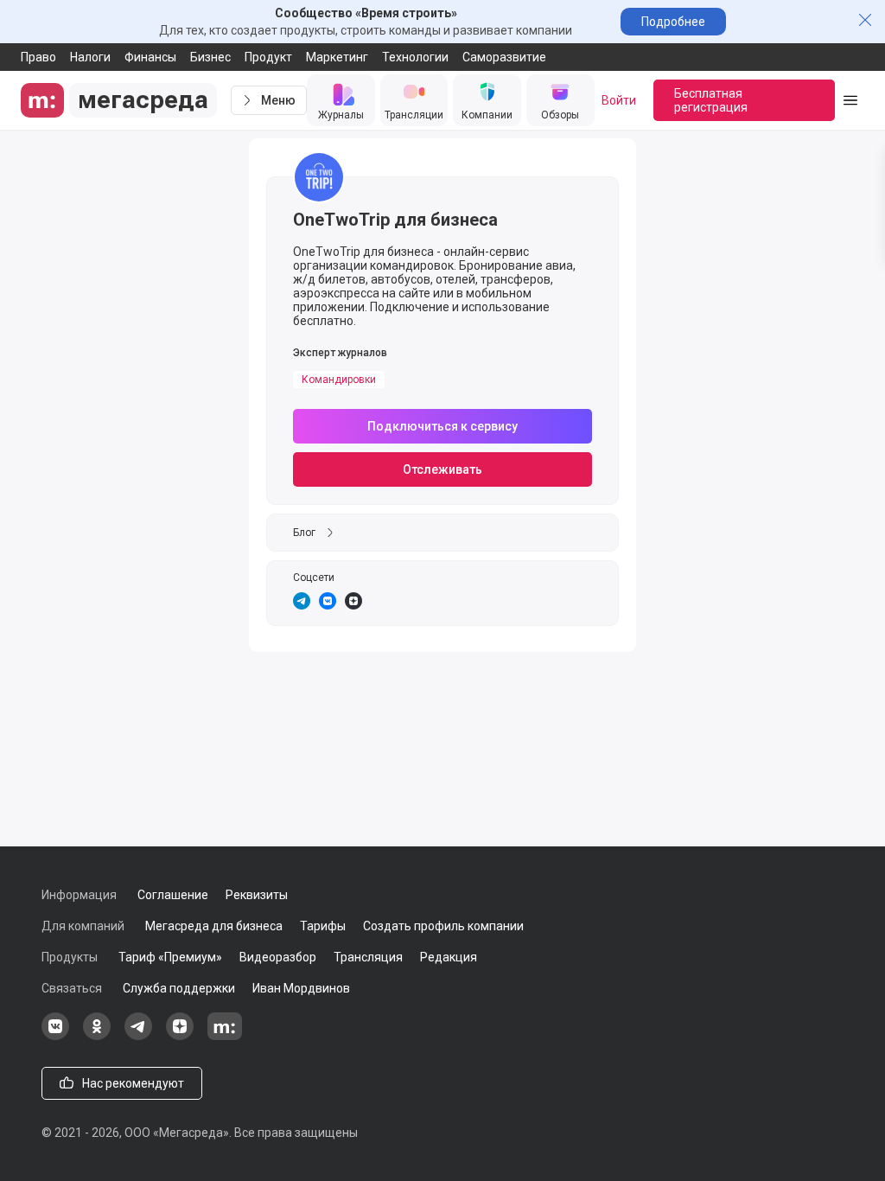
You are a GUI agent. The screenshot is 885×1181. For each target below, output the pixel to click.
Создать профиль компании (443, 926)
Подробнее (673, 22)
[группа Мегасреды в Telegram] (138, 1036)
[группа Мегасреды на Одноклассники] (97, 1036)
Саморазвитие (504, 57)
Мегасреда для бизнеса (214, 926)
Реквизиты (257, 895)
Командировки (339, 379)
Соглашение (172, 895)
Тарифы (323, 926)
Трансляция (368, 957)
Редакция (448, 957)
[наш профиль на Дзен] (180, 1036)
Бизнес (210, 57)
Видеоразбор (277, 957)
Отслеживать (442, 469)
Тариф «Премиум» (170, 957)
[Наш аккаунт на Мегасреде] (224, 1036)
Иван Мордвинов (301, 988)
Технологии (415, 57)
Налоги (90, 57)
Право (38, 57)
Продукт (268, 57)
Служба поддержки (179, 988)
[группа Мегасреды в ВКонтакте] (55, 1036)
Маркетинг (337, 57)
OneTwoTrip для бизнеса (395, 219)
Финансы (150, 57)
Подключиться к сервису (442, 426)
